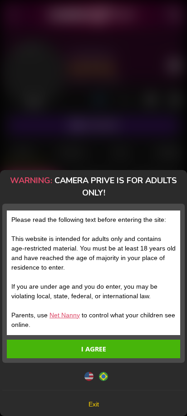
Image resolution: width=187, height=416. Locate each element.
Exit (94, 404)
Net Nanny (64, 315)
